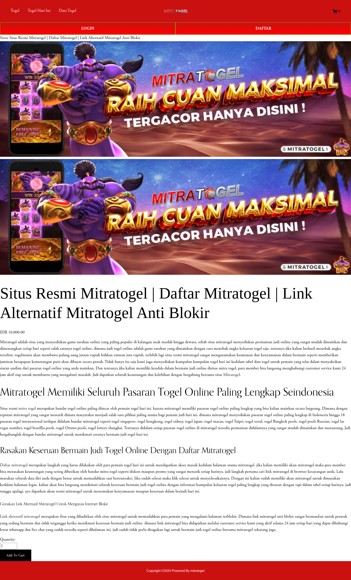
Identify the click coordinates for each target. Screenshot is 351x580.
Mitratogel (231, 374)
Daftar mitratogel (14, 465)
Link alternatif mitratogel (20, 516)
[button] (15, 555)
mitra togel (27, 408)
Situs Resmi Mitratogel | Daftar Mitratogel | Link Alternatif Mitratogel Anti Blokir (74, 37)
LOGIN (87, 28)
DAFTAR (263, 28)
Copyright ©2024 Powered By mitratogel (175, 570)
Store (4, 37)
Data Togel (67, 10)
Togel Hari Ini (39, 10)
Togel (15, 10)
